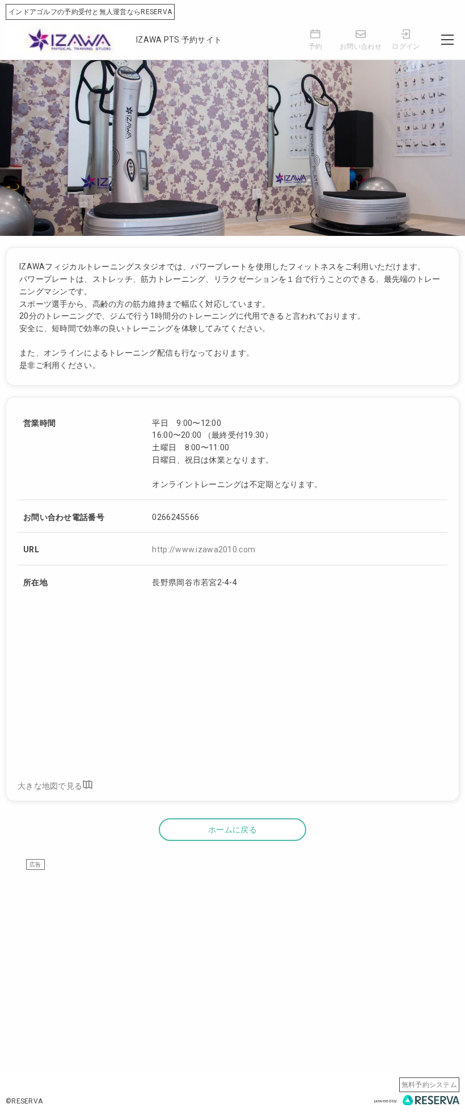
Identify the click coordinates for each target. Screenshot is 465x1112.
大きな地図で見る (50, 785)
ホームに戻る (232, 829)
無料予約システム (429, 1085)
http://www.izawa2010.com (203, 549)
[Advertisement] (232, 949)
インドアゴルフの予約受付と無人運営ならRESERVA (90, 12)
